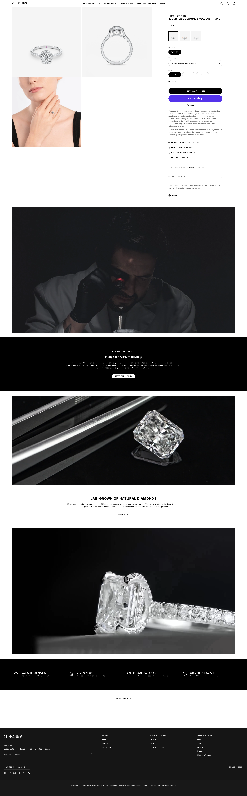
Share (174, 195)
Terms (199, 743)
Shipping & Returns (177, 177)
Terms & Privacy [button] (204, 736)
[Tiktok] (10, 773)
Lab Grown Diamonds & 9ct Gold (184, 63)
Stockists (105, 743)
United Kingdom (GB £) (16, 767)
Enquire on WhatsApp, (186, 143)
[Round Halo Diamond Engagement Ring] (174, 37)
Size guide (172, 81)
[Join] (90, 754)
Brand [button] (105, 736)
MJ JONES (233, 767)
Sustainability (107, 747)
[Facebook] (5, 773)
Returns (200, 739)
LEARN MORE (123, 515)
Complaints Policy (157, 747)
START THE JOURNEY (123, 376)
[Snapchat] (19, 773)
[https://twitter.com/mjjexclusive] (24, 773)
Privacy (200, 747)
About (104, 739)
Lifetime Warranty (204, 755)
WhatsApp (154, 739)
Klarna (199, 751)
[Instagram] (14, 773)
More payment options (195, 105)
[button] (88, 3)
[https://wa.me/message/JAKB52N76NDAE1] (29, 773)
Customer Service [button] (158, 736)
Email (152, 743)
